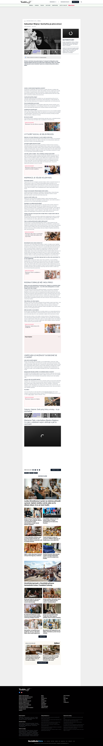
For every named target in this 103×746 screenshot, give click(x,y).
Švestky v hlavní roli (30, 730)
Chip (65, 699)
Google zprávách (43, 57)
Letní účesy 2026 (34, 725)
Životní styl (44, 698)
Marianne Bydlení (42, 662)
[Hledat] (81, 2)
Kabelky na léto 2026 (28, 725)
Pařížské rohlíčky (35, 732)
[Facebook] (19, 692)
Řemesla (31, 5)
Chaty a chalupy (63, 5)
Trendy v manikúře (21, 723)
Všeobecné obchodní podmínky (26, 707)
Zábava (42, 699)
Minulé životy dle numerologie (29, 723)
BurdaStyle (63, 741)
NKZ (59, 741)
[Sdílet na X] (35, 470)
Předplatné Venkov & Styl (25, 698)
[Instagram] (21, 692)
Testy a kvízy (32, 717)
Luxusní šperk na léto (22, 726)
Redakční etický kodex (24, 703)
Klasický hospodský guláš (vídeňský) (27, 734)
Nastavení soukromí (23, 706)
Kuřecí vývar (24, 732)
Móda (42, 695)
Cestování (48, 5)
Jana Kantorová (27, 26)
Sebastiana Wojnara (48, 391)
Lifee (74, 741)
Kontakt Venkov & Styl (24, 702)
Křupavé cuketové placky (22, 730)
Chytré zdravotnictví (33, 724)
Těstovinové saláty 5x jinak (34, 735)
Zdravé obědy (30, 719)
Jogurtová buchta (29, 732)
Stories (43, 702)
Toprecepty (66, 702)
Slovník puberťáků (27, 717)
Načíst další (42, 636)
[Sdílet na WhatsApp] (39, 470)
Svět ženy (66, 698)
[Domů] (25, 2)
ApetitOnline (67, 695)
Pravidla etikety (21, 717)
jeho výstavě (31, 394)
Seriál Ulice (28, 724)
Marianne (48, 741)
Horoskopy (43, 703)
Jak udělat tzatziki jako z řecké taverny (25, 733)
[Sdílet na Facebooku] (33, 470)
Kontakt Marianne (23, 699)
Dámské (56, 741)
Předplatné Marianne (24, 695)
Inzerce (20, 710)
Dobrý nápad (55, 5)
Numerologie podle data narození (30, 718)
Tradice (42, 5)
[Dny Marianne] (71, 5)
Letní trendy (25, 719)
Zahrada (37, 5)
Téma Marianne (44, 706)
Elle (45, 741)
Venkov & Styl (44, 707)
